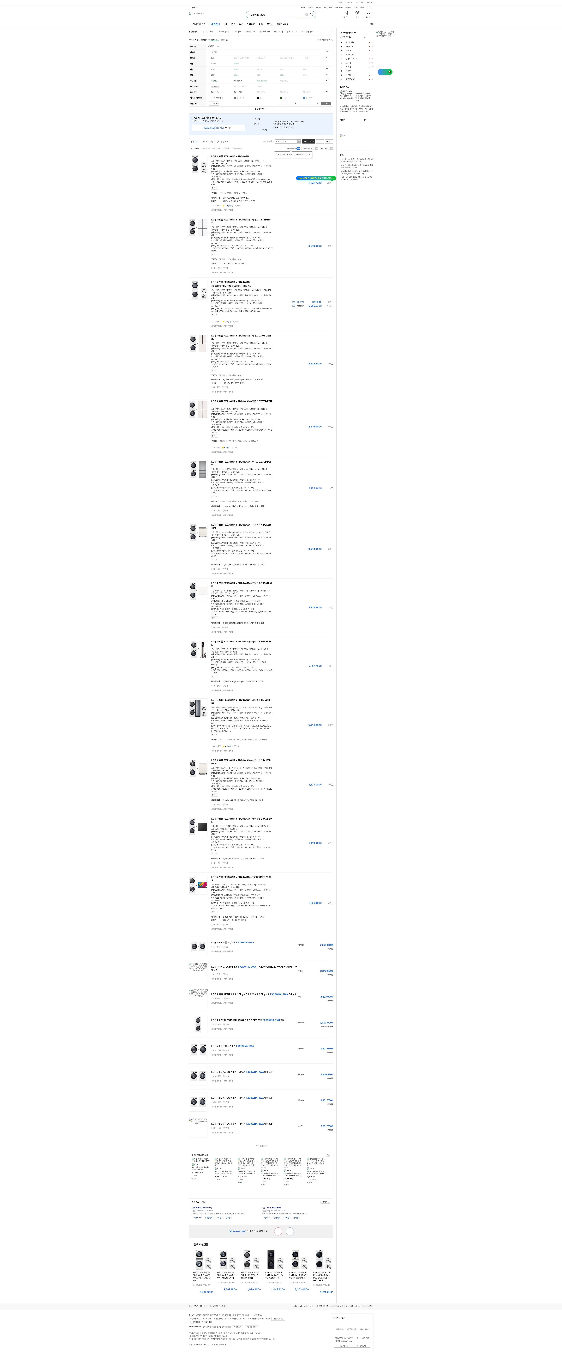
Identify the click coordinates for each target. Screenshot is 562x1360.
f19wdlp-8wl (250, 32)
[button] (346, 15)
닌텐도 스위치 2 (352, 59)
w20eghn (237, 32)
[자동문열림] (287, 80)
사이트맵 (349, 1306)
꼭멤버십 (227, 1218)
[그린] (287, 97)
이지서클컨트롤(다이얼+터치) (237, 171)
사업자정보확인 (278, 1319)
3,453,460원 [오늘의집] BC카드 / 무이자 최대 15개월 (243, 917)
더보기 (369, 8)
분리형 (229, 161)
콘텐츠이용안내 (252, 1327)
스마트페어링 (216, 177)
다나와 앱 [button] (194, 8)
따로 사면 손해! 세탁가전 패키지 (234, 263)
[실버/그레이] (241, 97)
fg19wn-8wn (292, 32)
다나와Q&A (282, 24)
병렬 (237, 182)
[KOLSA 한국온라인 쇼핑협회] (194, 1351)
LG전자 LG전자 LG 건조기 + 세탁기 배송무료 (242, 1072)
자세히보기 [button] (237, 1327)
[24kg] (264, 69)
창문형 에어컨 (351, 79)
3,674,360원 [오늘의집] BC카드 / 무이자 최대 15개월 (243, 506)
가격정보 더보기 (323, 183)
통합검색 (215, 24)
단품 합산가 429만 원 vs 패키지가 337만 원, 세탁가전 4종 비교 (363, 97)
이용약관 (307, 1306)
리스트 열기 (332, 32)
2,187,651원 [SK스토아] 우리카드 (236, 198)
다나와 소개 (297, 1306)
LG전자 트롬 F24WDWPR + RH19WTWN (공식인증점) (250, 1275)
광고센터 (358, 1306)
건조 (191, 75)
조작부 (222, 171)
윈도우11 (349, 71)
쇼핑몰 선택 (267, 141)
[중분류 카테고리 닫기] (216, 46)
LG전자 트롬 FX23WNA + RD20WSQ (230, 282)
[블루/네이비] (310, 97)
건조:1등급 (225, 163)
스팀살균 (264, 227)
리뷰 (261, 24)
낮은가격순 (206, 148)
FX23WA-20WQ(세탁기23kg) (230, 259)
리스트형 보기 (318, 141)
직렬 (213, 182)
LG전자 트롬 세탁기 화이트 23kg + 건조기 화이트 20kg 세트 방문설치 (254, 994)
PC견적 (319, 8)
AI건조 (229, 166)
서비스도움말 (364, 1329)
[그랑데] (310, 58)
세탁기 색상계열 (196, 98)
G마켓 (202, 1208)
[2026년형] (264, 92)
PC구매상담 (328, 8)
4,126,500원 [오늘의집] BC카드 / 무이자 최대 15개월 (243, 379)
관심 (239, 206)
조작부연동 (239, 174)
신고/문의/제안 (352, 1329)
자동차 (303, 8)
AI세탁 (222, 166)
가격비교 (207, 141)
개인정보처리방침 (321, 1306)
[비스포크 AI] (264, 58)
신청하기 (324, 1202)
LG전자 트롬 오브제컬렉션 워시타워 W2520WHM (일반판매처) (226, 1275)
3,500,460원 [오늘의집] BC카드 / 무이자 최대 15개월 (243, 565)
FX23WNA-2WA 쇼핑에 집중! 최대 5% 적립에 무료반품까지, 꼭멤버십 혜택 (218, 1214)
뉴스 (241, 24)
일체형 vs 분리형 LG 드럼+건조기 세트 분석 (239, 201)
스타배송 (218, 1218)
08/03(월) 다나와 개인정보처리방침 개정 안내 (212, 1306)
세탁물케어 (259, 161)
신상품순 (226, 148)
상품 (225, 24)
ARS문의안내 (361, 1346)
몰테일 (349, 2)
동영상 (270, 24)
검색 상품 (222, 141)
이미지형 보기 (322, 141)
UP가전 (260, 174)
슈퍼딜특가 (208, 1218)
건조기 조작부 (255, 171)
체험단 (362, 8)
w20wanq (278, 32)
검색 (326, 104)
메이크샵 (370, 2)
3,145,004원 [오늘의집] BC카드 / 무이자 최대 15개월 (243, 800)
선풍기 (348, 67)
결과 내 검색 (308, 141)
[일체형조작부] (241, 86)
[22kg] (287, 75)
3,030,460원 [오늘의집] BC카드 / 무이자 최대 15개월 (243, 858)
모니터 (348, 63)
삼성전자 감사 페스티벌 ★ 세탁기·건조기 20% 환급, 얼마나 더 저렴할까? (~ (357, 172)
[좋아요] (290, 1231)
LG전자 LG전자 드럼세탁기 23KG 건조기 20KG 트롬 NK (247, 1020)
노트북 (348, 75)
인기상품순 (195, 148)
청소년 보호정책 (336, 1306)
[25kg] (241, 69)
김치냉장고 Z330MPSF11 (252, 501)
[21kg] (287, 69)
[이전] (369, 36)
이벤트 (356, 8)
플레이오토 (359, 2)
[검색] (312, 14)
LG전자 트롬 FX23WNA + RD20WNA (230, 156)
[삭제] (306, 14)
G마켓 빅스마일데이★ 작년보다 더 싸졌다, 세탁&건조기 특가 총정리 (357, 178)
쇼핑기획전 (339, 8)
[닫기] (309, 154)
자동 (213, 169)
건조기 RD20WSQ (240, 740)
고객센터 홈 (339, 1329)
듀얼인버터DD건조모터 (253, 166)
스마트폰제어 (250, 174)
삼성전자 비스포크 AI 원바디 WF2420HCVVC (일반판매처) (274, 1275)
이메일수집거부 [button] (343, 1346)
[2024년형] (310, 92)
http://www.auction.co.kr (276, 1211)
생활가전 (211, 46)
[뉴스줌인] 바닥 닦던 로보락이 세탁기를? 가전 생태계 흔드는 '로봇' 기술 (357, 160)
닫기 (213, 188)
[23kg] (264, 75)
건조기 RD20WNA (240, 193)
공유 (371, 24)
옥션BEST (267, 1218)
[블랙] (264, 97)
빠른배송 (216, 104)
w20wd (210, 32)
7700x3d (350, 55)
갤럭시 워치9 (350, 42)
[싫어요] (278, 1231)
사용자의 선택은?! (324, 40)
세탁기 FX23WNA (225, 193)
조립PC (310, 8)
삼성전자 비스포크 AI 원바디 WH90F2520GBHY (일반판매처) (298, 1275)
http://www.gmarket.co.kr (206, 1211)
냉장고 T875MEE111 (250, 441)
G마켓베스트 (197, 1218)
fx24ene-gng (223, 32)
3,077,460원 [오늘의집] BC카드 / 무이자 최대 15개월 (243, 681)
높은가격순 (216, 148)
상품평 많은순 (237, 148)
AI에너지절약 (238, 166)
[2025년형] (287, 92)
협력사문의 (369, 1306)
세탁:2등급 (215, 163)
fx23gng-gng (307, 32)
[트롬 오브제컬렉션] (287, 58)
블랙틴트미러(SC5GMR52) (258, 740)
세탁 (191, 69)
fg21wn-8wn (264, 32)
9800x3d (350, 46)
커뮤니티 (348, 8)
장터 (233, 24)
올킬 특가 (277, 1218)
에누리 (341, 2)
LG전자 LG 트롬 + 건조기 (232, 942)
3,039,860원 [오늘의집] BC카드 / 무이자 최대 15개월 (243, 623)
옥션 (271, 1208)
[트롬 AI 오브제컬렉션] (241, 58)
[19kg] (310, 69)
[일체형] (241, 63)
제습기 (348, 50)
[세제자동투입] (264, 80)
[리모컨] (264, 86)
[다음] (372, 36)
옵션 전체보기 (260, 109)
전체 (194, 141)
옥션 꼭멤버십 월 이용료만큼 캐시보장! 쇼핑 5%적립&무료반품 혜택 (284, 1214)
